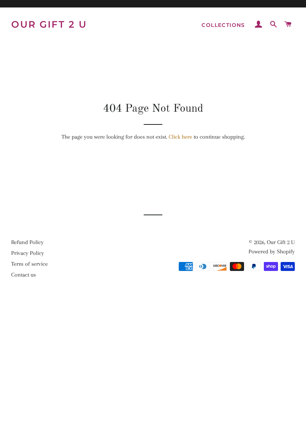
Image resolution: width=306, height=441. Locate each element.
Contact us (23, 274)
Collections (223, 25)
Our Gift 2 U (49, 24)
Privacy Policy (27, 253)
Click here (180, 136)
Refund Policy (27, 242)
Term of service (29, 263)
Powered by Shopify (272, 251)
